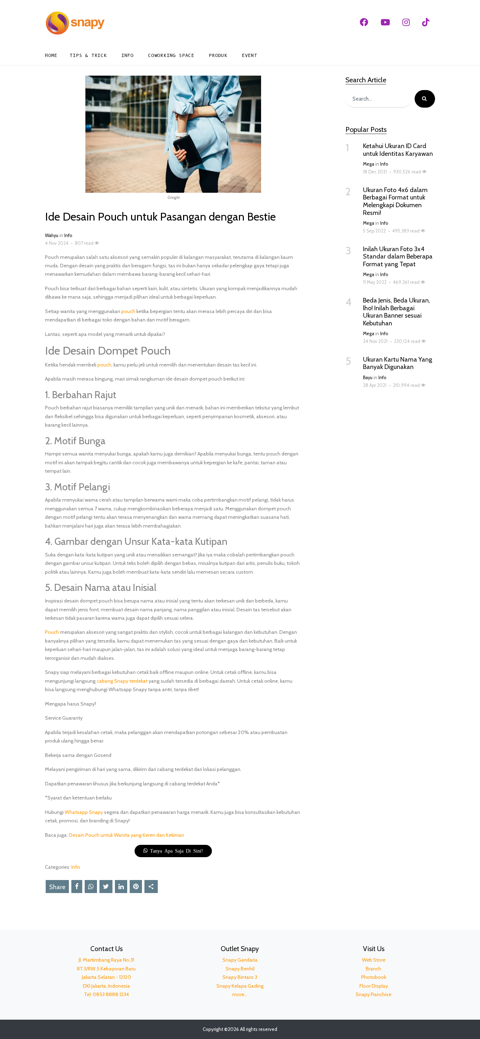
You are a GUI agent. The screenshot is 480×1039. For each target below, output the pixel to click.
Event (249, 55)
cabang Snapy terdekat (122, 681)
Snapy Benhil (240, 968)
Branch (373, 968)
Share (57, 887)
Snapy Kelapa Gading (240, 986)
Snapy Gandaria (240, 960)
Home (51, 55)
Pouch (52, 632)
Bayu (367, 377)
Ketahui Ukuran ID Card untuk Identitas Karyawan (398, 150)
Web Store (373, 960)
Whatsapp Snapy (84, 812)
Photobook (373, 977)
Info (127, 55)
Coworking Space (171, 55)
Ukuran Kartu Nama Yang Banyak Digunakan (397, 363)
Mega (368, 164)
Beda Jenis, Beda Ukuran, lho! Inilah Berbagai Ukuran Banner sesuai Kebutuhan (396, 312)
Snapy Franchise (373, 994)
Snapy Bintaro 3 (239, 977)
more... (239, 994)
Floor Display (373, 986)
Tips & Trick (88, 55)
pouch (128, 311)
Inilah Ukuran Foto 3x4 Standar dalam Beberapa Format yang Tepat (398, 256)
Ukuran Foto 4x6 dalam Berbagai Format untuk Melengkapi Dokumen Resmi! (395, 201)
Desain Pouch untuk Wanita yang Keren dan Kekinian (126, 835)
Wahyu (51, 235)
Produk (218, 55)
